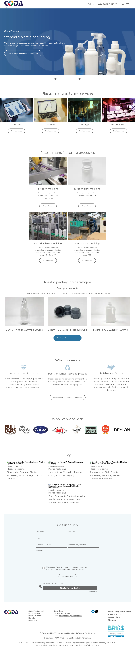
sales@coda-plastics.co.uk (70, 616)
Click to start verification (70, 588)
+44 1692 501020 (107, 4)
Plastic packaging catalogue (67, 338)
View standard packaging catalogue (22, 53)
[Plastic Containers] (110, 326)
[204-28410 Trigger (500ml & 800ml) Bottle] (24, 326)
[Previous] (55, 79)
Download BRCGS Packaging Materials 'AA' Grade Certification (68, 633)
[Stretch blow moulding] (87, 239)
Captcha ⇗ (94, 591)
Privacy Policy (114, 614)
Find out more (16, 131)
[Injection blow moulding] (87, 185)
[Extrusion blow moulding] (48, 239)
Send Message (67, 576)
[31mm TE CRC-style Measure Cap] (67, 326)
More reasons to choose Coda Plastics (67, 397)
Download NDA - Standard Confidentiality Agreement (68, 638)
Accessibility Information (119, 611)
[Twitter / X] (96, 613)
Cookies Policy (115, 617)
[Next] (79, 79)
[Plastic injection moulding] (48, 185)
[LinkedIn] (93, 613)
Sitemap (112, 620)
